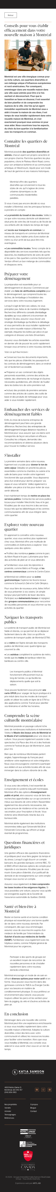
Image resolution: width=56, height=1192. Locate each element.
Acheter (7, 1111)
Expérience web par (23, 1183)
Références (9, 1118)
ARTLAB (37, 1183)
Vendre (7, 1107)
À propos (34, 1104)
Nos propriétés (10, 1104)
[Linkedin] (50, 1090)
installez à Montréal (19, 1042)
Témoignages (10, 1114)
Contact (33, 1111)
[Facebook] (37, 1090)
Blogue (33, 1107)
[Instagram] (43, 1090)
